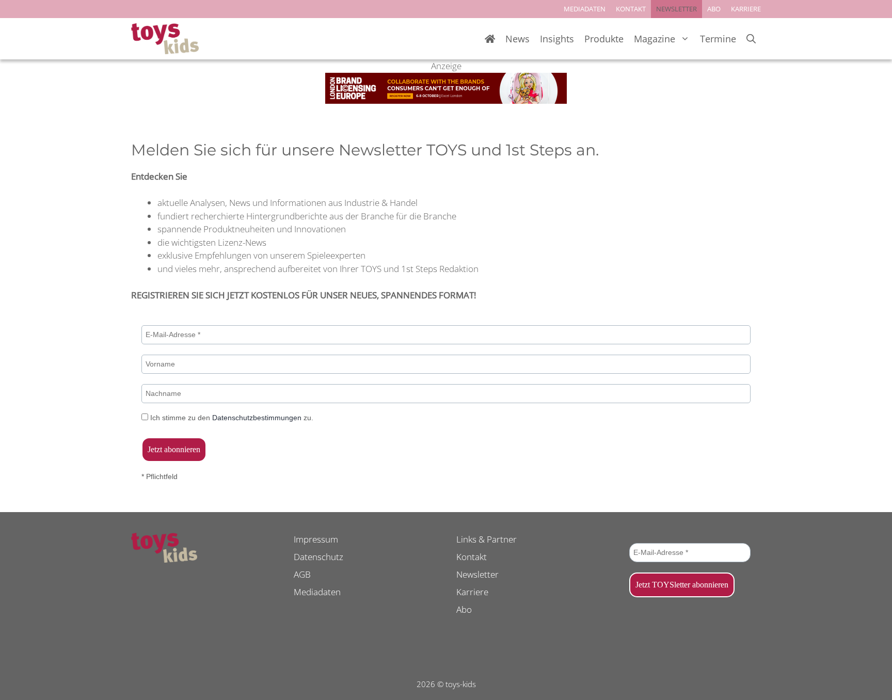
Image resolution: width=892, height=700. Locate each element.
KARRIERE (746, 8)
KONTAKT (631, 8)
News (517, 39)
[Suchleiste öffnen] (751, 39)
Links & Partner (486, 539)
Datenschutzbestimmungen (256, 417)
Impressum (316, 539)
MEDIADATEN (585, 8)
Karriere (472, 592)
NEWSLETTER (676, 8)
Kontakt (471, 557)
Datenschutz (318, 557)
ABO (714, 8)
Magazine (654, 39)
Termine (718, 39)
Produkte (604, 39)
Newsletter (477, 574)
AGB (302, 574)
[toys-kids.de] (165, 38)
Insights (557, 39)
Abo (464, 609)
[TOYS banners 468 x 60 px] (446, 100)
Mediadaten (317, 592)
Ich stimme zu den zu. (230, 417)
